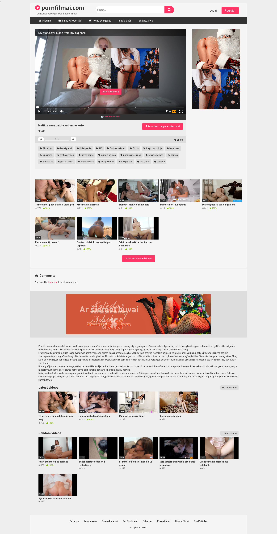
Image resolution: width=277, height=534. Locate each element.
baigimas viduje (154, 148)
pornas (174, 155)
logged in (53, 282)
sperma (160, 161)
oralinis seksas (155, 155)
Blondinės (47, 148)
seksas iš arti (87, 161)
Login (213, 10)
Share (179, 139)
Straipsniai (125, 20)
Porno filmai (163, 521)
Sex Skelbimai (130, 521)
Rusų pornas (90, 521)
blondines (174, 148)
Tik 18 (135, 148)
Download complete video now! (164, 126)
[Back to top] (266, 525)
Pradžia (46, 20)
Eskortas (147, 521)
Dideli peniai (85, 148)
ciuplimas (47, 155)
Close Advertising (110, 91)
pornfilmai (47, 161)
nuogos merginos (132, 155)
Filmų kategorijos (71, 20)
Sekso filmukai (110, 521)
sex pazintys (107, 161)
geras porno (87, 155)
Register (230, 10)
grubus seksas (108, 155)
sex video (144, 161)
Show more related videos (138, 258)
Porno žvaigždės (101, 20)
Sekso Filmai (182, 521)
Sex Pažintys (200, 521)
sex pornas (126, 161)
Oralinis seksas (117, 148)
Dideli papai (66, 148)
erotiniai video (66, 155)
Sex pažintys (145, 20)
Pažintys (74, 521)
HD (100, 148)
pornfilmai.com (62, 8)
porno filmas (66, 161)
